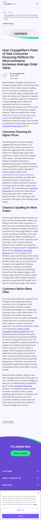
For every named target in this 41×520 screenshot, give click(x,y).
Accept (20, 516)
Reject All (20, 510)
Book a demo (20, 453)
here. (35, 504)
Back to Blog (8, 23)
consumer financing (11, 126)
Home (4, 12)
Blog (10, 12)
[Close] (38, 493)
